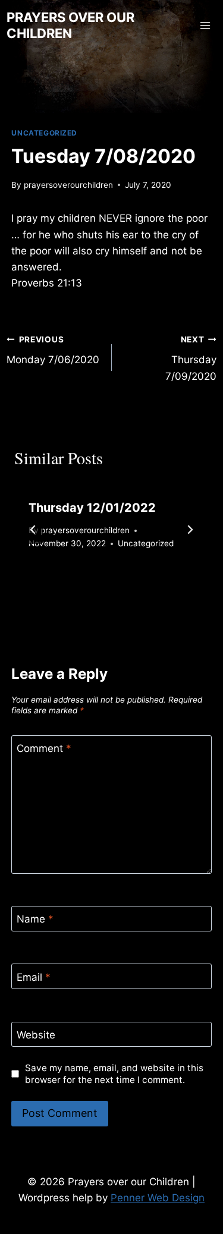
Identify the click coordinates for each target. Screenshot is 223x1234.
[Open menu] (205, 25)
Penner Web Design (158, 1198)
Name (35, 919)
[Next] (189, 529)
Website (36, 1035)
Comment (44, 748)
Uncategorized (44, 132)
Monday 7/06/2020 (53, 350)
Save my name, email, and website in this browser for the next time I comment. (114, 1073)
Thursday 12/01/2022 (92, 507)
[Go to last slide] (33, 529)
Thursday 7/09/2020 (190, 358)
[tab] (88, 585)
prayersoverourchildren (68, 185)
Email (34, 977)
